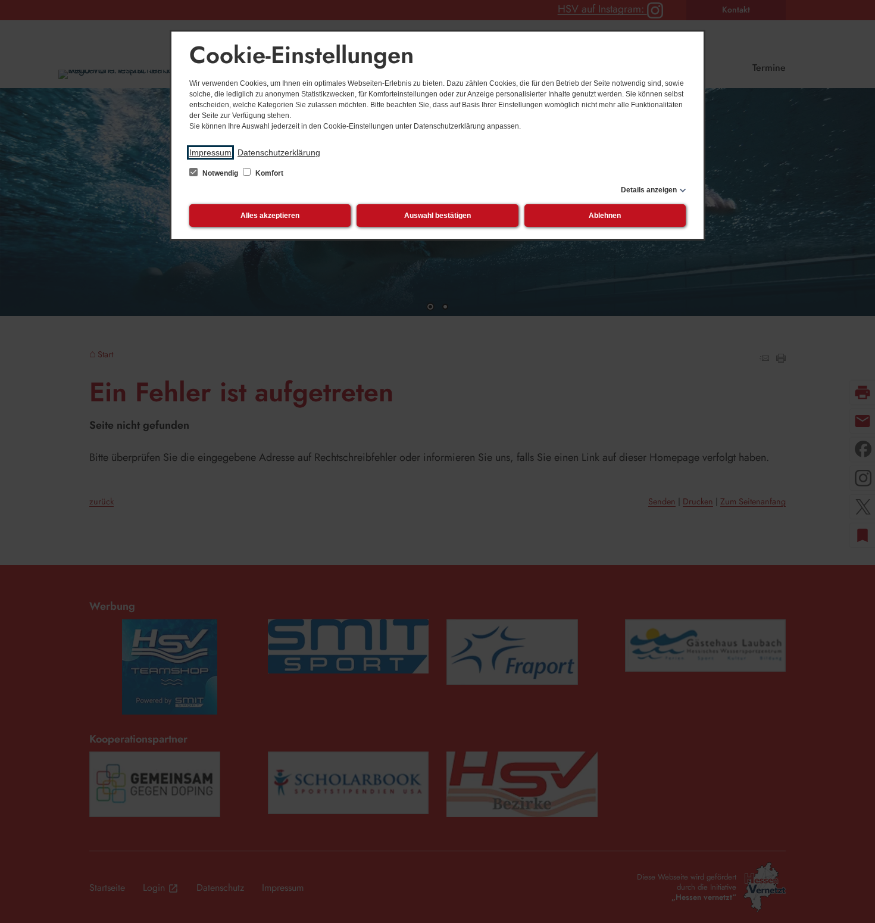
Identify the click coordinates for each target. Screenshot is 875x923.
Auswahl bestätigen (437, 215)
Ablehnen (605, 215)
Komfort (268, 173)
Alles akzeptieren (269, 215)
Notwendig (220, 173)
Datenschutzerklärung (279, 152)
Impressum (210, 152)
